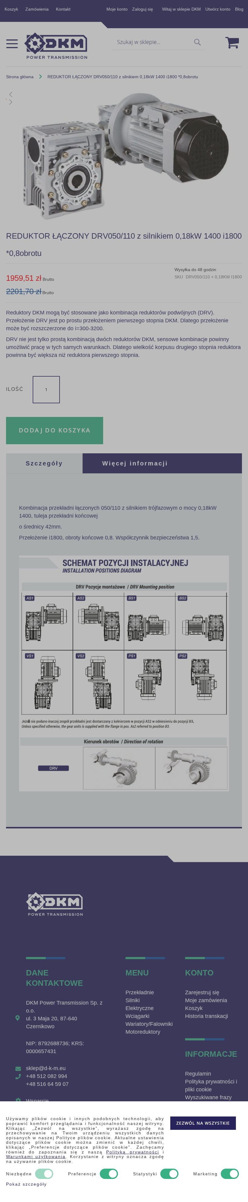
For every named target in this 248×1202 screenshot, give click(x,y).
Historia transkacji (206, 1016)
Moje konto (117, 9)
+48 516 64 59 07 (47, 1084)
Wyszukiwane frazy (208, 1097)
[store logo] (55, 45)
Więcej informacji (135, 463)
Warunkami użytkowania (36, 1156)
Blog (239, 9)
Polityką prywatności (132, 1152)
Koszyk (11, 9)
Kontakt (63, 9)
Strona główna (20, 76)
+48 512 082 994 (46, 1076)
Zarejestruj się (202, 992)
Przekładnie (140, 992)
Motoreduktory (143, 1032)
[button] (124, 94)
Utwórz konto (217, 9)
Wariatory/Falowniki (149, 1024)
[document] (124, 1151)
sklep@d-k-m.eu (46, 1068)
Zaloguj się (142, 9)
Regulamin (198, 1074)
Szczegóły (44, 463)
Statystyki (145, 1174)
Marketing (205, 1174)
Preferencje (82, 1174)
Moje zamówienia (206, 1000)
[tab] (44, 463)
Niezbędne (19, 1174)
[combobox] (159, 42)
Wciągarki (137, 1016)
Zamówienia (37, 9)
